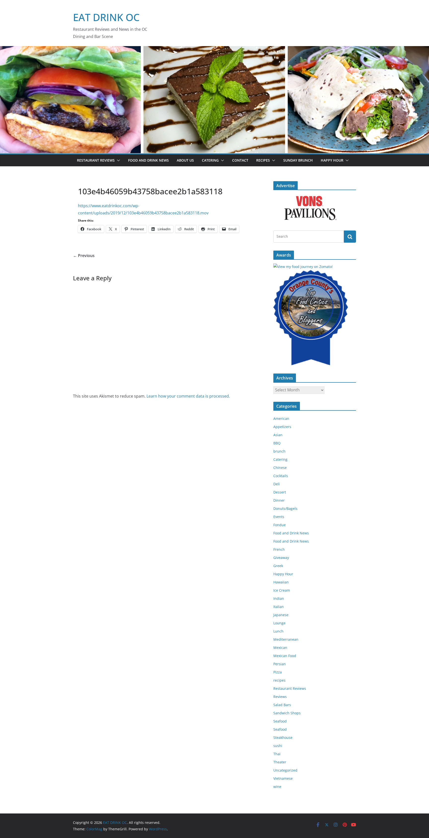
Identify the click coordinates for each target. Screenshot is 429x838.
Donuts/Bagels (285, 508)
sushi (277, 745)
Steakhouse (282, 737)
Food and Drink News (148, 160)
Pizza (277, 672)
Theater (279, 762)
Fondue (279, 524)
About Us (185, 160)
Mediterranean (285, 639)
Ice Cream (281, 590)
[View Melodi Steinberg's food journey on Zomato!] (303, 266)
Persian (279, 664)
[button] (117, 160)
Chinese (280, 467)
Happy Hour (332, 160)
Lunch (278, 631)
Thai (277, 753)
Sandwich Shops (287, 713)
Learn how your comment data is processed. (188, 396)
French (279, 549)
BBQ (277, 443)
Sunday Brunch (298, 160)
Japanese (280, 614)
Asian (278, 435)
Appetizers (282, 426)
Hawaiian (281, 582)
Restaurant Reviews (96, 160)
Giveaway (281, 557)
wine (277, 786)
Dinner (279, 500)
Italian (278, 606)
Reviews (280, 696)
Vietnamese (283, 778)
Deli (276, 484)
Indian (278, 598)
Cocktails (280, 475)
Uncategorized (285, 770)
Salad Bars (282, 704)
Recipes (263, 160)
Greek (278, 565)
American (281, 418)
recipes (279, 680)
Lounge (279, 623)
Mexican (280, 647)
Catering (210, 160)
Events (278, 516)
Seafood (280, 721)
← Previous (84, 255)
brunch (279, 451)
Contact (240, 160)
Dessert (279, 492)
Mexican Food (284, 655)
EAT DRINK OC (106, 17)
